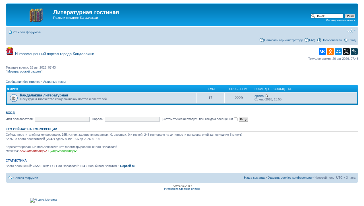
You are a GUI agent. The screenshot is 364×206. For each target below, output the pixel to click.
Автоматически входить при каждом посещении (199, 119)
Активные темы (54, 81)
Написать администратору (283, 40)
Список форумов (27, 32)
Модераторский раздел (24, 71)
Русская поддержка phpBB (182, 188)
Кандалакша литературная (44, 95)
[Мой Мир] (338, 51)
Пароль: (98, 119)
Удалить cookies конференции (290, 177)
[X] (346, 51)
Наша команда (254, 177)
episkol (259, 96)
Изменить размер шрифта (351, 31)
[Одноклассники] (330, 51)
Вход (351, 40)
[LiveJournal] (354, 51)
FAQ (312, 40)
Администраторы (33, 151)
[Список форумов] (30, 14)
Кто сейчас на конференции (31, 129)
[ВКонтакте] (322, 51)
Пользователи (332, 40)
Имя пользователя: (20, 119)
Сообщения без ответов (23, 81)
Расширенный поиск (340, 20)
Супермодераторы (62, 151)
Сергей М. (127, 166)
